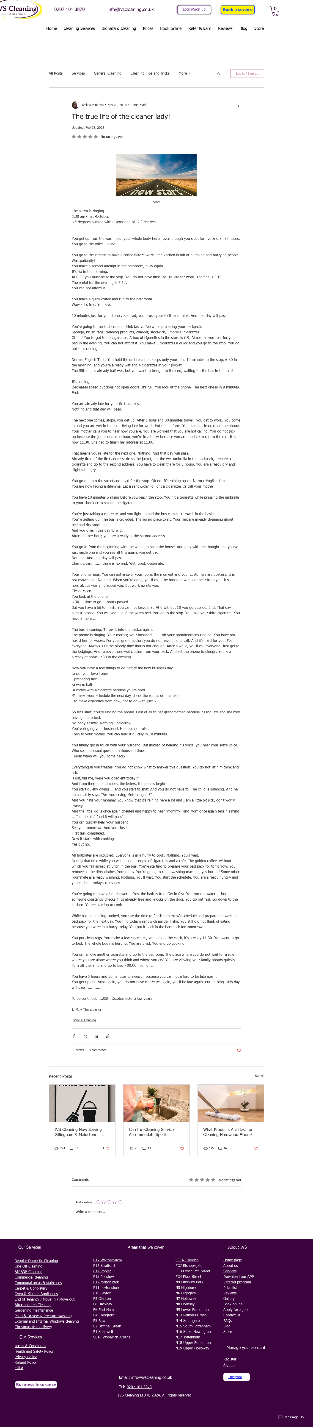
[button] (275, 11)
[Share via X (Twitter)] (85, 1036)
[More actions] (238, 105)
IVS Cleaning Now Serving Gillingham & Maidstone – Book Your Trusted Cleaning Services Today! (79, 1132)
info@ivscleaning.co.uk (130, 9)
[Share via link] (107, 1036)
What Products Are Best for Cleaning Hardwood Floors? (228, 1132)
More (183, 73)
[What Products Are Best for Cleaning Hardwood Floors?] (231, 1103)
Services (78, 73)
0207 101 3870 (69, 9)
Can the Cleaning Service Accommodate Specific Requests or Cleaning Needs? (155, 1132)
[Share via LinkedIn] (96, 1036)
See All (259, 1076)
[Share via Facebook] (74, 1036)
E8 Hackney (102, 1304)
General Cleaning (107, 73)
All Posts (56, 73)
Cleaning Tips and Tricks (150, 73)
